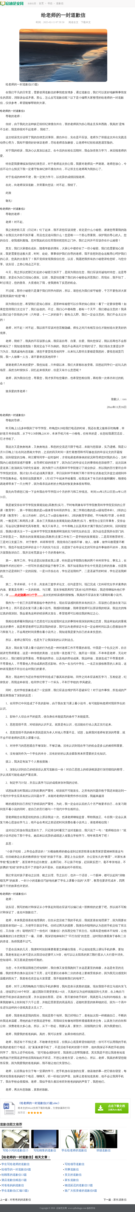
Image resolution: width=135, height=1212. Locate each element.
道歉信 (59, 3)
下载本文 (86, 22)
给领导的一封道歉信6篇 (16, 1169)
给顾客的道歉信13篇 (14, 1174)
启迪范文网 (61, 1208)
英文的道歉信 (73, 1174)
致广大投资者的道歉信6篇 (81, 1190)
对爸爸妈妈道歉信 (12, 1185)
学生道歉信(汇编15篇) (14, 1190)
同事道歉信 (72, 1169)
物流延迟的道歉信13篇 (79, 1185)
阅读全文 (73, 22)
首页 (41, 3)
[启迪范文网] (12, 3)
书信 (49, 3)
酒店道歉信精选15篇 (14, 1179)
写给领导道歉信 (74, 1164)
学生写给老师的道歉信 (15, 1164)
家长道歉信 (72, 1179)
